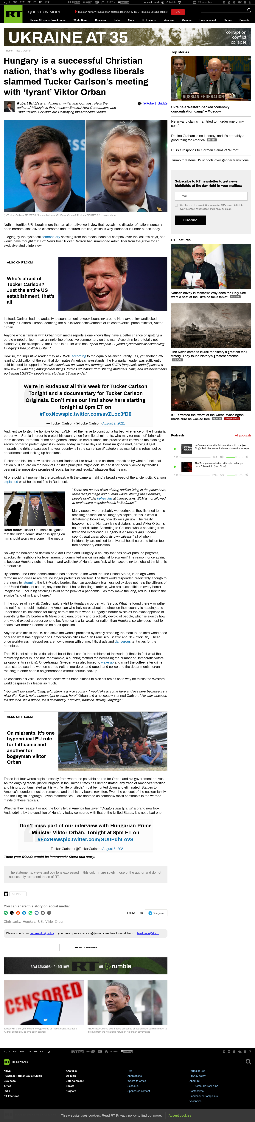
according (78, 356)
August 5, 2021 (113, 849)
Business (100, 20)
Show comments (85, 947)
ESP (15, 2)
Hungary (29, 921)
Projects (244, 20)
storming (30, 582)
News (7, 1071)
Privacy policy (197, 1076)
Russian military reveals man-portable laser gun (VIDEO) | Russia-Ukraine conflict (122, 12)
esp (15, 1051)
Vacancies (195, 1101)
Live (130, 1071)
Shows (227, 20)
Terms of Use (197, 1071)
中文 (47, 2)
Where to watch (137, 1081)
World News (80, 20)
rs (41, 1051)
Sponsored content (139, 1091)
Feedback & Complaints (203, 1096)
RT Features (149, 20)
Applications (135, 1076)
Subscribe (190, 220)
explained (11, 482)
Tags (17, 50)
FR (34, 2)
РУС (22, 2)
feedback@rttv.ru (148, 933)
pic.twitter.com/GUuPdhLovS (98, 839)
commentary (51, 237)
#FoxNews (52, 414)
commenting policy (42, 933)
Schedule (133, 1086)
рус (22, 1051)
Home (9, 50)
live (178, 12)
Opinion (187, 20)
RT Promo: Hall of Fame (203, 1086)
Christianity (12, 921)
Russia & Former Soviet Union (48, 20)
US (40, 921)
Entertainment (208, 20)
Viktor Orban (54, 921)
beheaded (104, 498)
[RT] (74, 2)
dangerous (123, 641)
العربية (7, 2)
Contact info (196, 1091)
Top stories (180, 52)
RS (40, 2)
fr (35, 1051)
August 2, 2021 (113, 423)
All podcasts (243, 435)
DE (29, 2)
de (29, 1051)
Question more (44, 12)
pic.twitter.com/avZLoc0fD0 (98, 414)
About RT (195, 1081)
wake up (107, 662)
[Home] (13, 14)
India (117, 20)
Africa (131, 20)
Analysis (169, 20)
